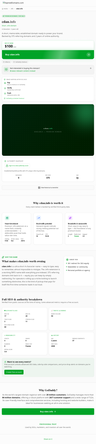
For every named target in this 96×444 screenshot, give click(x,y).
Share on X (48, 439)
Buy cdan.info (46, 411)
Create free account (14, 372)
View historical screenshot (49, 188)
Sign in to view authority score (18, 166)
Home (6, 9)
